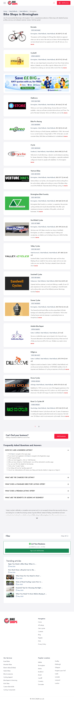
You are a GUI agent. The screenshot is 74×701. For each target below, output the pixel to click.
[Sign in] (54, 3)
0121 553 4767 (35, 249)
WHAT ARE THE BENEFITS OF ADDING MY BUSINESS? (24, 497)
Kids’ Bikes (6, 683)
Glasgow (57, 667)
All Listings (41, 625)
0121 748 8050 (35, 303)
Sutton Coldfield (35, 333)
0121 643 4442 (35, 30)
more (32, 44)
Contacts (40, 631)
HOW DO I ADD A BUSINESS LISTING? (18, 450)
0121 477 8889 (35, 223)
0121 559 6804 (35, 278)
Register (40, 638)
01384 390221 (35, 405)
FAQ (39, 641)
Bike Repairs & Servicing (10, 680)
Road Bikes (6, 661)
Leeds (56, 674)
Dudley (57, 661)
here (12, 454)
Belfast (40, 662)
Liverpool (57, 680)
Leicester (57, 677)
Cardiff (40, 678)
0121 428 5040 (35, 148)
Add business (61, 436)
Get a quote (41, 628)
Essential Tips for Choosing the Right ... (29, 588)
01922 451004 (35, 381)
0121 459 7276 (35, 197)
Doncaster (41, 684)
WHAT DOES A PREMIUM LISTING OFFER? (20, 491)
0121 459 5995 (35, 174)
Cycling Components (9, 690)
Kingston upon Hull (60, 671)
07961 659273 (35, 56)
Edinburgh (58, 664)
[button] (67, 536)
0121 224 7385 (35, 101)
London (57, 683)
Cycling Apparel (7, 677)
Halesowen (34, 281)
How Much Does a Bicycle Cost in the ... (22, 570)
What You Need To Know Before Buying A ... (31, 594)
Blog (39, 635)
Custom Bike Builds (8, 687)
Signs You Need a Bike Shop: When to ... (22, 564)
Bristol (40, 675)
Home (40, 622)
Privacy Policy (42, 644)
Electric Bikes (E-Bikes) (9, 668)
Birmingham (34, 34)
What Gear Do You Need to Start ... (28, 576)
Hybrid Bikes (6, 671)
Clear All (63, 536)
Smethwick (34, 151)
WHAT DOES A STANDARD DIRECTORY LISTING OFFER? (25, 484)
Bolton (40, 669)
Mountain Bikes (7, 664)
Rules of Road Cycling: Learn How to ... (29, 582)
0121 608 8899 (35, 125)
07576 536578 (35, 329)
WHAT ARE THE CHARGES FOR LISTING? (19, 477)
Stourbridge (34, 408)
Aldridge (33, 385)
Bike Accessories (8, 674)
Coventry (40, 681)
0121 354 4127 (35, 355)
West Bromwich (35, 253)
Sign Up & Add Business (37, 551)
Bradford (40, 672)
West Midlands (42, 34)
